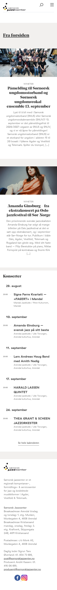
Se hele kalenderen (28, 442)
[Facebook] (17, 579)
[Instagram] (24, 579)
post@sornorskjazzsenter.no (19, 558)
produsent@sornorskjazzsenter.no (22, 569)
